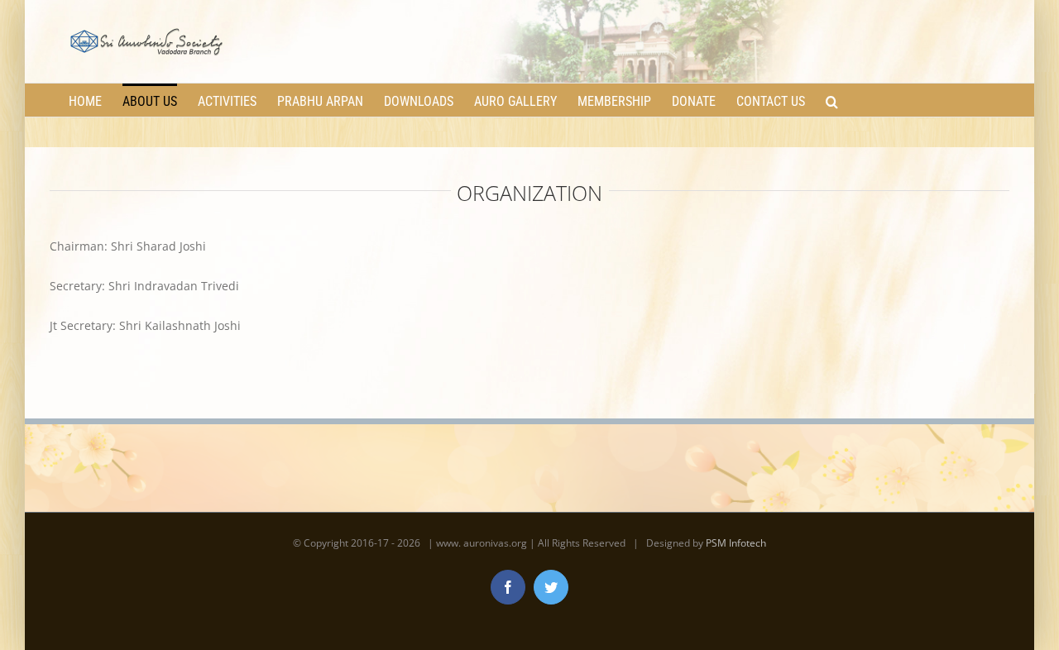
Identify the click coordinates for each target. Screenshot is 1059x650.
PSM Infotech (736, 543)
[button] (832, 100)
